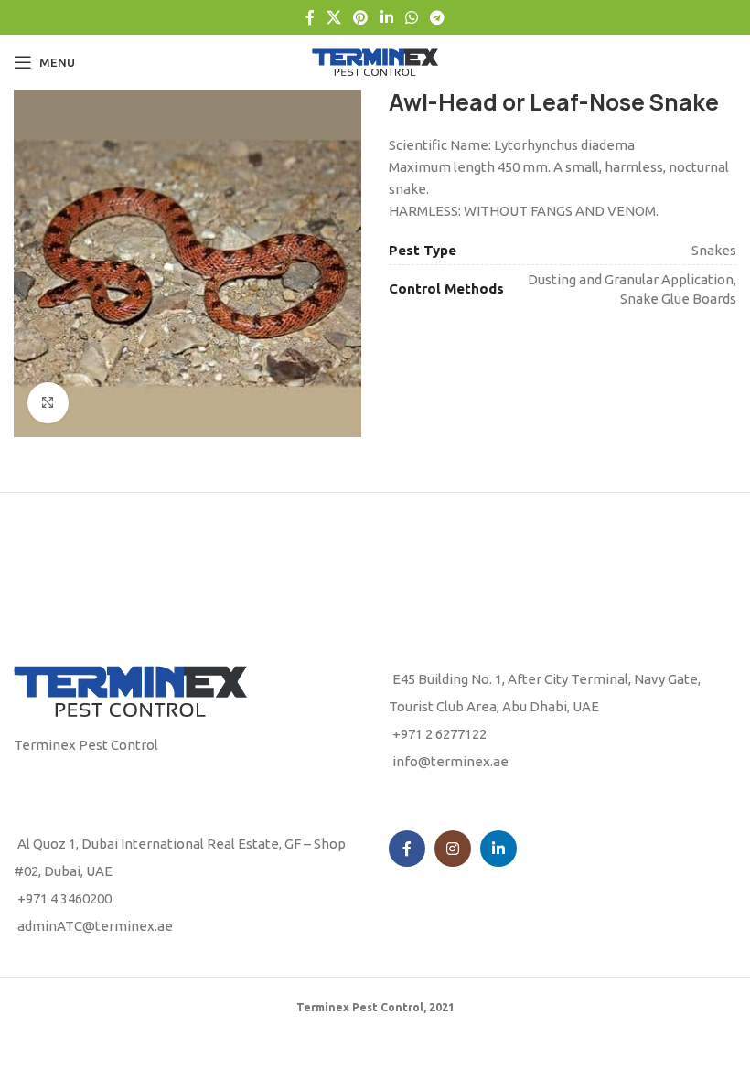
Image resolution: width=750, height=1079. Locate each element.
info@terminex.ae (450, 761)
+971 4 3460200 (64, 898)
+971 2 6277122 (439, 734)
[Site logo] (375, 61)
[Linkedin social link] (386, 17)
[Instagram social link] (452, 848)
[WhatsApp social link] (411, 17)
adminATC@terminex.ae (95, 926)
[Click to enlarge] (48, 402)
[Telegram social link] (437, 17)
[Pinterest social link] (361, 17)
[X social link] (333, 17)
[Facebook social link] (309, 17)
